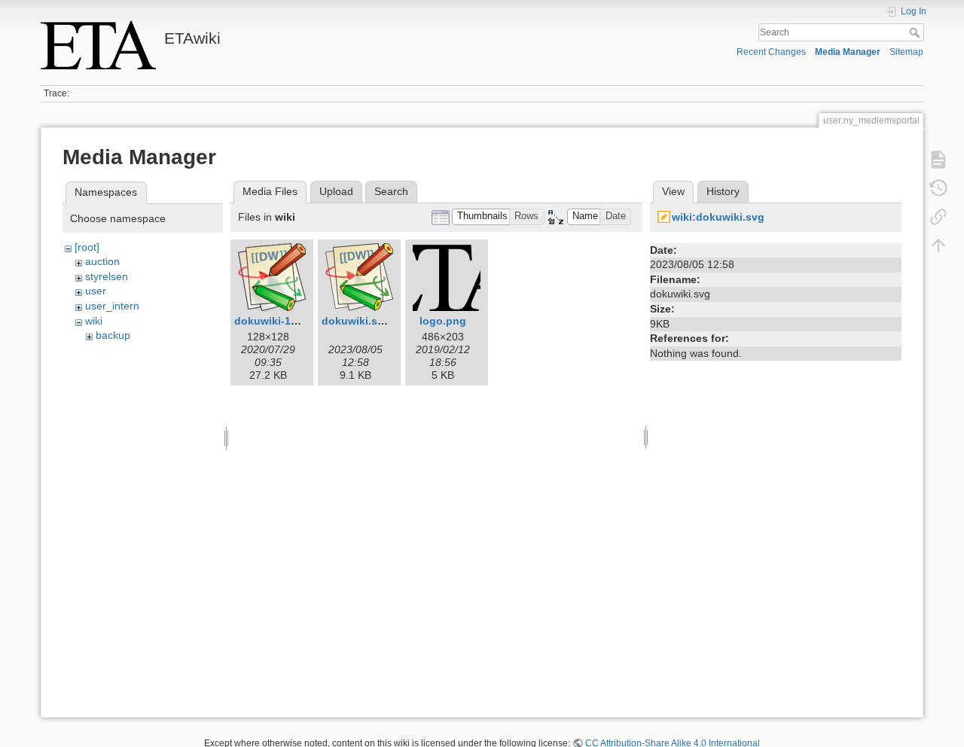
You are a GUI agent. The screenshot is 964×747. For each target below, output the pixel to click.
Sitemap (906, 52)
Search (916, 32)
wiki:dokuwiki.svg (718, 217)
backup (113, 335)
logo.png (442, 321)
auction (102, 261)
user (95, 291)
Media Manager (847, 52)
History (723, 191)
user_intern (112, 306)
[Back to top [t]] (938, 245)
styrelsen (106, 276)
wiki (93, 321)
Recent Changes (771, 52)
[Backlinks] (938, 217)
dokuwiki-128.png (280, 321)
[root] (87, 247)
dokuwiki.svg (356, 321)
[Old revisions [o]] (938, 188)
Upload (336, 191)
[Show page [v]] (938, 159)
